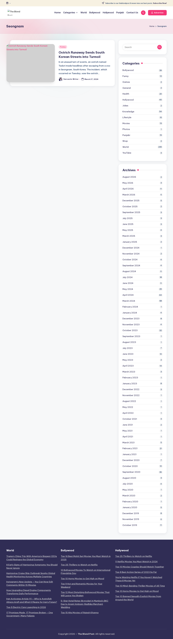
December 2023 (130, 318)
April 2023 (128, 365)
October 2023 (130, 330)
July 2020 (127, 483)
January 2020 (129, 507)
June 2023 (127, 354)
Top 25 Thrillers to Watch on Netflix (79, 564)
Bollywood (128, 70)
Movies (126, 123)
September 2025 (131, 212)
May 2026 (127, 182)
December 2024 (130, 247)
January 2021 (129, 454)
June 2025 (127, 224)
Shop (125, 141)
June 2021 (127, 424)
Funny (63, 47)
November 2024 (131, 253)
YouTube (126, 152)
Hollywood (128, 99)
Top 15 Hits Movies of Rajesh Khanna (80, 612)
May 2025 (127, 230)
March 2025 (128, 236)
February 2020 (130, 501)
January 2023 (129, 383)
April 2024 (128, 295)
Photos (126, 129)
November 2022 (131, 395)
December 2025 (130, 200)
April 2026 (128, 188)
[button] (157, 12)
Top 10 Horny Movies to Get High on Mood (82, 578)
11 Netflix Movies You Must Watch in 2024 (136, 561)
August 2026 (129, 177)
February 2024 (130, 306)
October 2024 (130, 259)
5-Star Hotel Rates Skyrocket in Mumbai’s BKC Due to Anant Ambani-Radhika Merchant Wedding (84, 604)
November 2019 (130, 519)
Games (126, 82)
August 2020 (129, 478)
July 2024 (127, 277)
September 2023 (131, 336)
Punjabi (126, 135)
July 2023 (127, 348)
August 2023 (129, 342)
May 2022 (127, 407)
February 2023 (130, 377)
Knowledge (128, 111)
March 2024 (128, 301)
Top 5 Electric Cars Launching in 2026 (26, 607)
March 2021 (128, 442)
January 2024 (129, 312)
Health (125, 93)
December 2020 (131, 460)
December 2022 (130, 389)
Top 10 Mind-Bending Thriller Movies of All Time (140, 585)
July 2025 (127, 218)
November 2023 (131, 324)
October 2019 (129, 525)
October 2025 (130, 206)
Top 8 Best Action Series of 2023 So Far (136, 572)
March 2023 (128, 371)
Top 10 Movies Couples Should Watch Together (139, 566)
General (126, 88)
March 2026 (128, 194)
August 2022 (129, 401)
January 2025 (129, 241)
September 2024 (131, 265)
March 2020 (128, 495)
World (125, 147)
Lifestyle (126, 117)
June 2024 (127, 283)
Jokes (125, 105)
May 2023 (127, 360)
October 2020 (130, 466)
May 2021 (127, 430)
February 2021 (130, 448)
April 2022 (128, 413)
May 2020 (127, 489)
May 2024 (127, 289)
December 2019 (130, 513)
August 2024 (129, 271)
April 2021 (127, 436)
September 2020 (131, 472)
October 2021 (129, 419)
